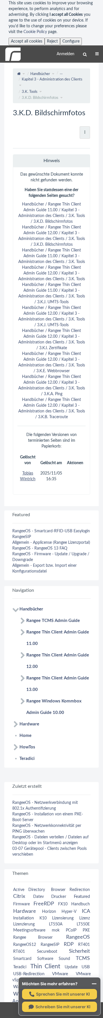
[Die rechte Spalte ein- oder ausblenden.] (98, 72)
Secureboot (47, 952)
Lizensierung (63, 918)
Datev (38, 897)
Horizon (49, 912)
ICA (86, 911)
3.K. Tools (29, 92)
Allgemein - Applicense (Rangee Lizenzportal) (51, 543)
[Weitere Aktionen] (85, 132)
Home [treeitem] (25, 735)
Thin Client (45, 966)
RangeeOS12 (24, 945)
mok (56, 930)
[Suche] (85, 54)
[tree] (51, 684)
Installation (23, 918)
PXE (86, 930)
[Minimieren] (94, 984)
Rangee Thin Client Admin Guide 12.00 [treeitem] (57, 661)
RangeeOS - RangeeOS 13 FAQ (39, 548)
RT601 (19, 952)
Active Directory (29, 890)
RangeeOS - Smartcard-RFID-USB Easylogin (51, 531)
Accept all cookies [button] (26, 41)
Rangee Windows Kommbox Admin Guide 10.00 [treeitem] (54, 707)
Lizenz (84, 918)
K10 (43, 918)
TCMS (83, 958)
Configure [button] (71, 41)
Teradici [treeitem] (27, 758)
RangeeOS (78, 937)
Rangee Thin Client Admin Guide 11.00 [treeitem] (57, 638)
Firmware (21, 904)
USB (86, 967)
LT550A (55, 924)
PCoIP (71, 930)
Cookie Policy (35, 32)
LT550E (83, 924)
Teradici (19, 967)
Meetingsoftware (29, 930)
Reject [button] (52, 41)
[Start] (19, 74)
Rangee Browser (33, 938)
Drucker (58, 896)
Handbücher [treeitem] (31, 609)
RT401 (84, 945)
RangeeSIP (21, 537)
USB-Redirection (28, 974)
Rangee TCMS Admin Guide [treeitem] (53, 621)
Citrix (19, 896)
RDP (69, 944)
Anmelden (65, 54)
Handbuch (80, 904)
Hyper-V (69, 912)
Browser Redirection (70, 890)
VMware (60, 974)
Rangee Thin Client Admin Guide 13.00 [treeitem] (57, 684)
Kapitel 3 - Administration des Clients (52, 79)
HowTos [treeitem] (27, 747)
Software (45, 959)
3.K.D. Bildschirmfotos (40, 98)
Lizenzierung (24, 924)
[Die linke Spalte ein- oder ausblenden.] (4, 72)
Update (71, 967)
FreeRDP (43, 903)
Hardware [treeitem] (29, 724)
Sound (64, 959)
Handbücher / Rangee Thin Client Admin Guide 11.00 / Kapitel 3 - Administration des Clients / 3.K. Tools (51, 256)
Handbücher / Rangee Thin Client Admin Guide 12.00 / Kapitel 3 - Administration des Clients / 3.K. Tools (51, 273)
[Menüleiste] (97, 54)
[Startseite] (13, 54)
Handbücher (40, 74)
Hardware (24, 911)
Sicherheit (79, 951)
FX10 (63, 904)
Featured (82, 896)
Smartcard (22, 959)
